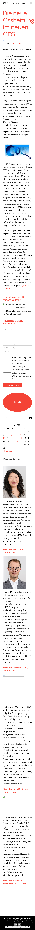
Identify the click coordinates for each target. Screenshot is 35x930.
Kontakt (17, 402)
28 (21, 445)
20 (17, 442)
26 (12, 445)
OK (15, 924)
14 (21, 438)
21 (21, 442)
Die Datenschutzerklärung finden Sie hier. (17, 927)
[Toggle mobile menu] (31, 3)
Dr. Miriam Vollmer (14, 299)
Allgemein (15, 44)
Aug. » (12, 451)
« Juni (5, 451)
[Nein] (33, 923)
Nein (19, 924)
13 (17, 438)
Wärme (21, 44)
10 (4, 438)
